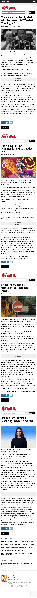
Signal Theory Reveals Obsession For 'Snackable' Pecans (17, 544)
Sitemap (16, 578)
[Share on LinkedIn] (7, 122)
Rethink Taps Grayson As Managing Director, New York (17, 547)
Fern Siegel (6, 154)
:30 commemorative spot (19, 71)
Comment (5, 127)
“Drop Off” (14, 324)
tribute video (19, 69)
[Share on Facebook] (3, 122)
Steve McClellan (7, 26)
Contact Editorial (28, 576)
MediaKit (20, 576)
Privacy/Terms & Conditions (15, 579)
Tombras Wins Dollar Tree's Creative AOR (13, 550)
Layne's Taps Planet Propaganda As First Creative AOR (17, 541)
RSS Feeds (10, 578)
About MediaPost (12, 576)
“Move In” (4, 324)
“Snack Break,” (26, 326)
